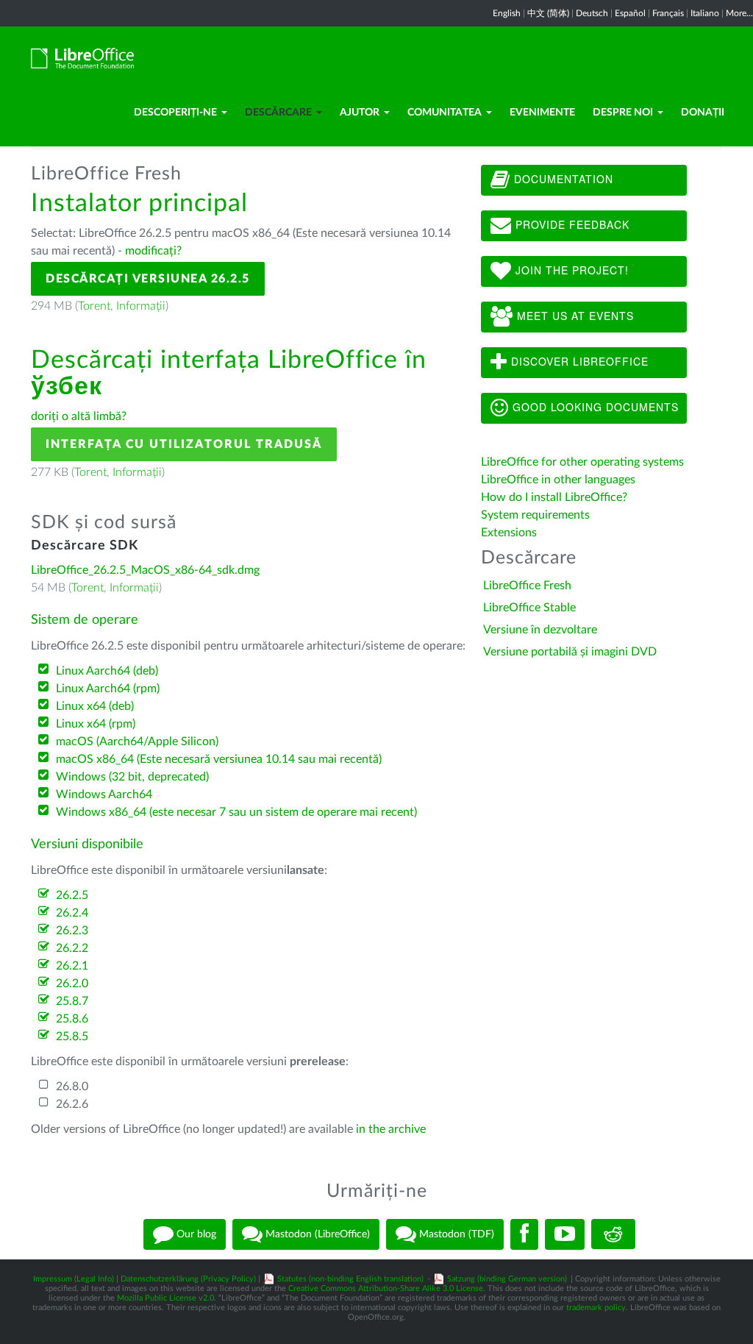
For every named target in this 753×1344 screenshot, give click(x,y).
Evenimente (542, 112)
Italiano (704, 13)
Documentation (561, 178)
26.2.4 (72, 913)
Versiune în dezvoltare (540, 630)
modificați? (153, 251)
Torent (94, 306)
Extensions (509, 532)
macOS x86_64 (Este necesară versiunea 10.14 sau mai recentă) (219, 759)
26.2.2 (72, 948)
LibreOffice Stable (529, 608)
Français (668, 13)
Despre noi (623, 112)
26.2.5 (72, 895)
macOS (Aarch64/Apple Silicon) (137, 741)
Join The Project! (570, 270)
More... (739, 13)
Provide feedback (570, 224)
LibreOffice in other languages (558, 480)
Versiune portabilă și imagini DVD (570, 652)
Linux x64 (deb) (95, 706)
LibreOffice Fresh (527, 585)
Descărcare (278, 112)
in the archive (391, 1129)
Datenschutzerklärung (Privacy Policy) (188, 1279)
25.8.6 (72, 1019)
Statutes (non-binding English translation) (350, 1279)
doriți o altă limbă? (78, 416)
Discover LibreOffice (578, 361)
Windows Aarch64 (104, 794)
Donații (702, 112)
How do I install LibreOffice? (554, 497)
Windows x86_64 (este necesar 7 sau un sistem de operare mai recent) (236, 812)
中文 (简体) (548, 13)
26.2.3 (72, 930)
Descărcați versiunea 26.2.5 (148, 279)
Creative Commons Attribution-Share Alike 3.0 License (385, 1288)
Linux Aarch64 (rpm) (108, 688)
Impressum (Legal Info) (73, 1279)
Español (630, 13)
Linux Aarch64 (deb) (107, 671)
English (507, 13)
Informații (140, 306)
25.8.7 (72, 1001)
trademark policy (596, 1308)
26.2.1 (72, 966)
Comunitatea (444, 112)
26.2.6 (72, 1104)
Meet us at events (573, 315)
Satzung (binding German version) (507, 1279)
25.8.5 (72, 1036)
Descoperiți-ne (175, 112)
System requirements (537, 515)
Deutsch (592, 13)
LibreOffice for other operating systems (582, 462)
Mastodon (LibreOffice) (316, 1234)
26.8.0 (72, 1086)
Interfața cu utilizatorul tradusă (184, 444)
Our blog (195, 1234)
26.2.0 (72, 983)
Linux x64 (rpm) (95, 724)
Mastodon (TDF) (455, 1234)
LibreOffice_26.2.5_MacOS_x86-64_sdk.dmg (145, 570)
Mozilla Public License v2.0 (165, 1298)
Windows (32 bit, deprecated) (132, 777)
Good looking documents (594, 406)
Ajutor (359, 112)
